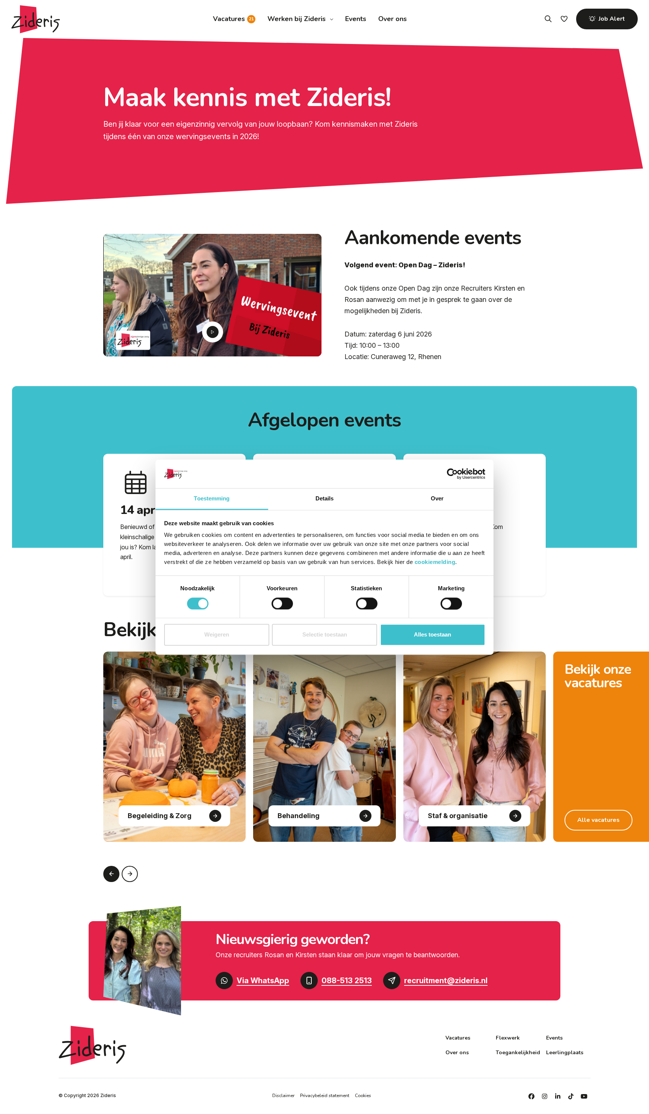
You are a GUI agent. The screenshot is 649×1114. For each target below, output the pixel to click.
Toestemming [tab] (211, 499)
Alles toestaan (432, 635)
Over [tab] (437, 499)
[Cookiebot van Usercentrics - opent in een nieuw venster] (452, 473)
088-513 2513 (346, 980)
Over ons (392, 18)
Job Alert (612, 19)
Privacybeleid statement (324, 1096)
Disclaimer (283, 1096)
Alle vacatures (598, 820)
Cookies (363, 1096)
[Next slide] (130, 874)
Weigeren (216, 635)
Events (355, 18)
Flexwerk (508, 1037)
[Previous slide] (111, 874)
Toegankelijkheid (518, 1052)
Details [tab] (324, 499)
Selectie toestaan (324, 635)
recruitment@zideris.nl (446, 980)
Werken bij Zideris (296, 18)
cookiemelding (435, 562)
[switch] (282, 603)
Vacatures (229, 18)
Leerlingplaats (564, 1052)
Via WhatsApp (263, 980)
